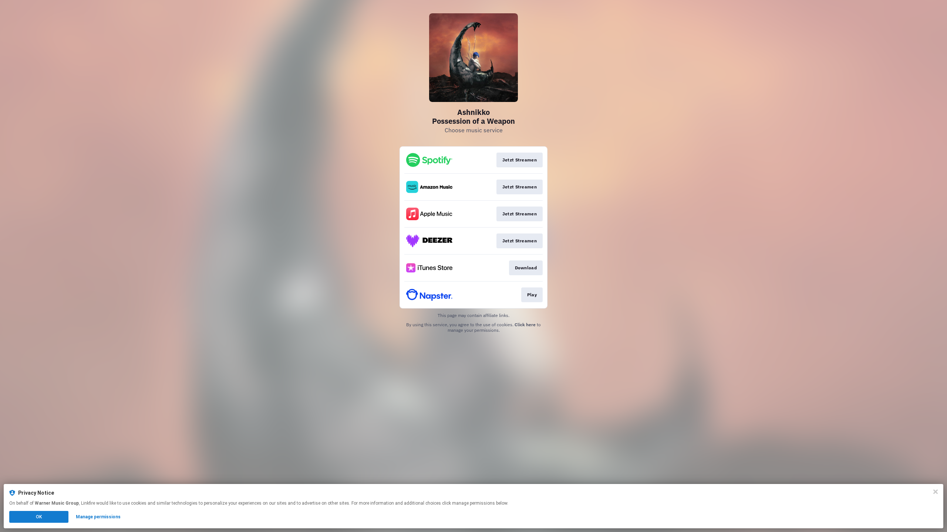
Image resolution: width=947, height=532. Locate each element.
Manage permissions (98, 516)
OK (39, 516)
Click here (525, 324)
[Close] (935, 492)
